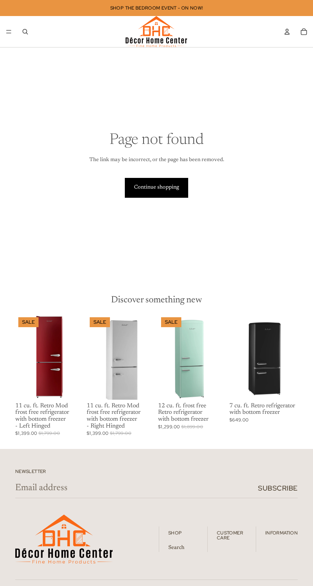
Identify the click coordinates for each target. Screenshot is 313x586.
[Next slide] (75, 357)
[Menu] (9, 31)
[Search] (25, 31)
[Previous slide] (23, 357)
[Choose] (72, 388)
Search (176, 547)
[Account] (287, 31)
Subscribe (278, 488)
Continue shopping (156, 187)
